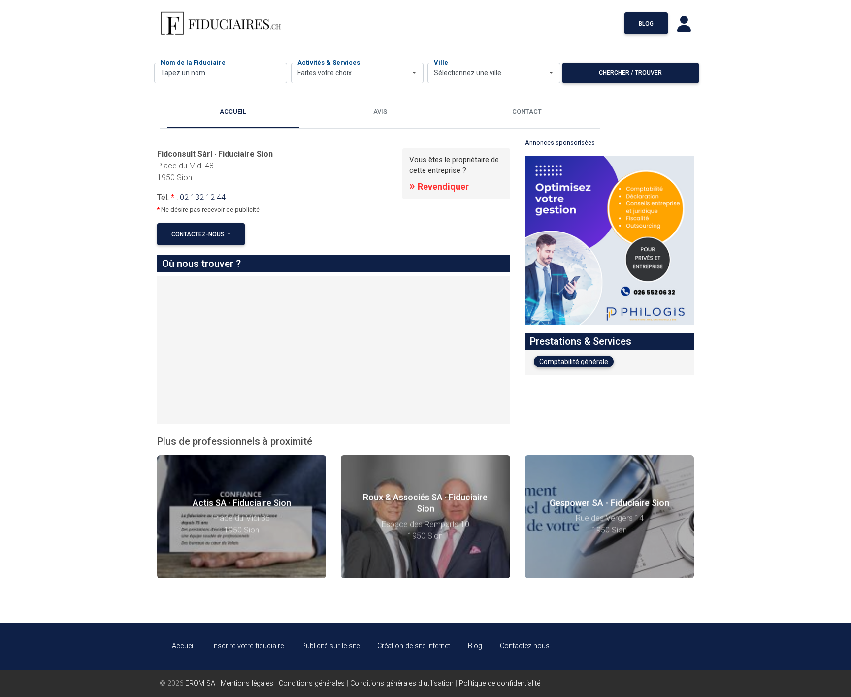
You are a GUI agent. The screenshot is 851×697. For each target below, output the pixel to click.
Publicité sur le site (330, 646)
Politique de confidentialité (499, 683)
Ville (441, 62)
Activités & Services (328, 62)
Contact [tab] (527, 111)
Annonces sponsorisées (560, 142)
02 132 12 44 (203, 197)
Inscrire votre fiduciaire (248, 646)
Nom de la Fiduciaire (193, 62)
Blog (646, 23)
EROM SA (200, 683)
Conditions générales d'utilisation (402, 683)
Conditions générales (312, 683)
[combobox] (357, 73)
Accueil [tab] (233, 111)
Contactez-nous (198, 234)
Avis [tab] (380, 111)
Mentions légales (247, 683)
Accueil (183, 646)
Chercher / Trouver (630, 72)
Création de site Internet (413, 646)
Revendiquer (439, 186)
